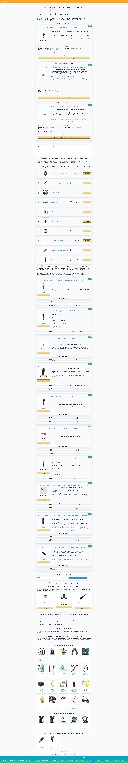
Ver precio (87, 173)
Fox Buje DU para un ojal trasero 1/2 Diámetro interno (52, 602)
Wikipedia (69, 615)
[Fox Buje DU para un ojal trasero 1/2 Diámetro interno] (45, 597)
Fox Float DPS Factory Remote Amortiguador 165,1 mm (64, 458)
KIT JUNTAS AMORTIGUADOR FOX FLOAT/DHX (63, 240)
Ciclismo (44, 4)
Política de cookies (57, 757)
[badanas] (63, 699)
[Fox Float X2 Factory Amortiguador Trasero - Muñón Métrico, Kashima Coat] (43, 286)
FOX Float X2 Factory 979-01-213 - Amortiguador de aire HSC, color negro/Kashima (64, 396)
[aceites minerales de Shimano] (74, 684)
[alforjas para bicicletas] (41, 684)
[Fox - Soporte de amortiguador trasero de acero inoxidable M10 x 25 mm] (45, 221)
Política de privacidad (70, 757)
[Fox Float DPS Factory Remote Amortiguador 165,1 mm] (43, 464)
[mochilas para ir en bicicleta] (41, 719)
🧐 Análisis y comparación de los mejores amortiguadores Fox (51, 148)
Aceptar (93, 761)
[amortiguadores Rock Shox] (52, 739)
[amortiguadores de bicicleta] (41, 739)
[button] (71, 42)
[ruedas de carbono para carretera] (41, 651)
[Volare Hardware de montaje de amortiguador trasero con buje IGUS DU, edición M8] (45, 183)
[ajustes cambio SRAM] (52, 684)
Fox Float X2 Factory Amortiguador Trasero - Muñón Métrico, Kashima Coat (64, 280)
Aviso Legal (63, 757)
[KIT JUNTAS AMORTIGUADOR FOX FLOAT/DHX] (45, 241)
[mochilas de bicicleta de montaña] (52, 719)
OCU (73, 615)
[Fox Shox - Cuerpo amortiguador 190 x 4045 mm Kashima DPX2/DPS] (43, 434)
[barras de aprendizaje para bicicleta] (74, 699)
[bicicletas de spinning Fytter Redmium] (85, 719)
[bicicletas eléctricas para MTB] (85, 699)
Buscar (78, 577)
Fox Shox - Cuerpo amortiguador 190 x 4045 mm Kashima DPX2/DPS (64, 428)
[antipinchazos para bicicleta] (41, 699)
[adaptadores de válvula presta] (63, 684)
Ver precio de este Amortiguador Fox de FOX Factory (64, 58)
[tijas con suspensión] (52, 668)
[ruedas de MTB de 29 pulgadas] (85, 668)
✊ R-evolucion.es (5, 1)
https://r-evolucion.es (78, 757)
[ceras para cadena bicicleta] (63, 651)
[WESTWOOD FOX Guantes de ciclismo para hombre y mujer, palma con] (45, 193)
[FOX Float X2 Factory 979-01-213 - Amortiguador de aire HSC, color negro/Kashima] (43, 402)
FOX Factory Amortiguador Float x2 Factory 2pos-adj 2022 (64, 27)
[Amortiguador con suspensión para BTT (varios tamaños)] (83, 597)
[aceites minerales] (85, 684)
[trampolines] (63, 719)
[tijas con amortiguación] (41, 668)
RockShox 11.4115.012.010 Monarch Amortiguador (69, 602)
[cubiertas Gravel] (74, 651)
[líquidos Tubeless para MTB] (52, 651)
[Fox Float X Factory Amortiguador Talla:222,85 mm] (43, 317)
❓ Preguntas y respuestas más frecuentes (48, 153)
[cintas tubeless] (63, 668)
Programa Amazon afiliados (48, 757)
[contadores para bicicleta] (74, 719)
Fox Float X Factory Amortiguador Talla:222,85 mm (64, 311)
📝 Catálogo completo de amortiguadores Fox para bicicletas (51, 150)
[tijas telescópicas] (74, 668)
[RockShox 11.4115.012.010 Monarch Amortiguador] (64, 597)
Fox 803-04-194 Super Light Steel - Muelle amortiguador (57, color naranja (64, 67)
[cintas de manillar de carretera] (85, 651)
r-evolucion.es (39, 4)
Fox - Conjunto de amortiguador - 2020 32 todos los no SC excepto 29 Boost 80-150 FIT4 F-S (64, 485)
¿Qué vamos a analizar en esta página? (45, 143)
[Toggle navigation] (125, 1)
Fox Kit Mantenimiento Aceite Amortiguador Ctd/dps (64, 106)
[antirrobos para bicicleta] (52, 699)
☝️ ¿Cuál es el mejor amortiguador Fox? (47, 146)
